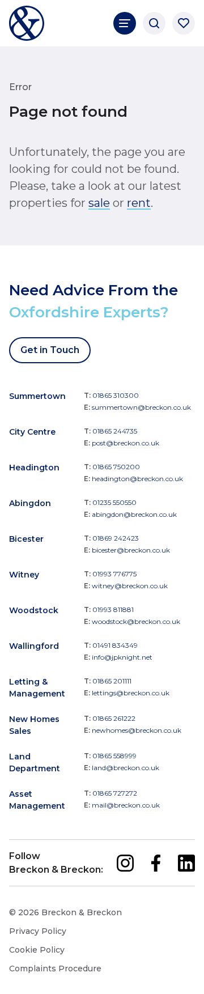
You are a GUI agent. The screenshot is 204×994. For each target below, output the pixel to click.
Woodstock (33, 610)
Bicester (26, 539)
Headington (34, 467)
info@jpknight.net (122, 657)
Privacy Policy (37, 931)
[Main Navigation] (124, 23)
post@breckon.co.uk (125, 443)
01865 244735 (114, 431)
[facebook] (155, 863)
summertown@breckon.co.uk (141, 407)
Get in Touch (49, 350)
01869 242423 (115, 538)
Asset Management (37, 800)
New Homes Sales (34, 725)
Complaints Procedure (55, 968)
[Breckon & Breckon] (26, 23)
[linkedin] (186, 863)
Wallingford (34, 646)
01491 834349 (115, 645)
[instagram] (125, 863)
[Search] (154, 23)
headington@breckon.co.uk (137, 478)
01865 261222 (113, 718)
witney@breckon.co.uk (130, 585)
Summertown (37, 396)
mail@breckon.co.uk (126, 805)
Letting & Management (37, 688)
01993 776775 (114, 574)
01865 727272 (114, 793)
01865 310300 (115, 395)
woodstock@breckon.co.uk (136, 621)
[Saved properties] (183, 23)
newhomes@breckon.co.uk (136, 730)
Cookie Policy (37, 950)
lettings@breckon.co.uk (130, 693)
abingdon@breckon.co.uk (134, 514)
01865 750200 (116, 466)
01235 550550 (114, 502)
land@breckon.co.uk (125, 767)
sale (99, 203)
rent (139, 203)
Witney (24, 575)
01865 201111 (111, 681)
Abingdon (30, 503)
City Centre (32, 432)
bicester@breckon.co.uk (131, 550)
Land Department (34, 762)
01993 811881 (113, 609)
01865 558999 (114, 755)
